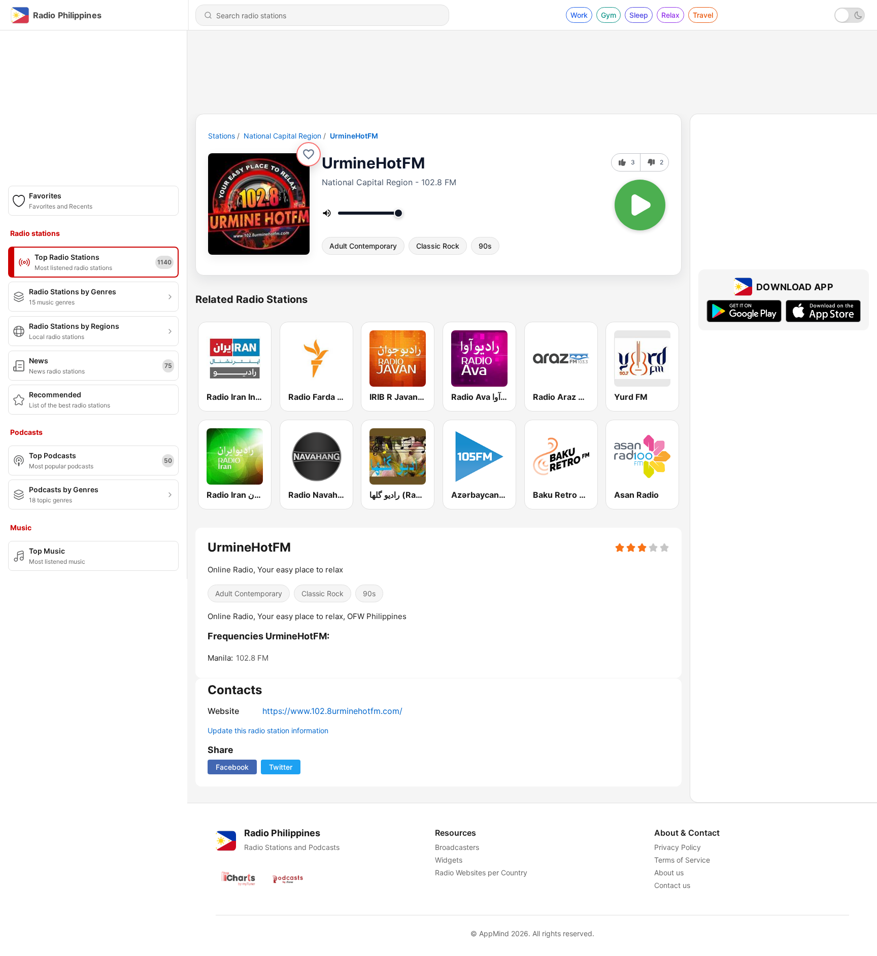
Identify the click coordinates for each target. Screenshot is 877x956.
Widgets (448, 860)
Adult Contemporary (363, 246)
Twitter (280, 767)
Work (579, 15)
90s (485, 246)
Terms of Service (682, 860)
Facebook (232, 767)
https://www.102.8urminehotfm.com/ (332, 711)
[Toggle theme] (849, 15)
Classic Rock (437, 246)
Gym (608, 15)
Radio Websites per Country (481, 872)
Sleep (638, 15)
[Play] (640, 205)
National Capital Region (282, 135)
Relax (670, 15)
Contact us (672, 885)
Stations (221, 135)
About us (669, 872)
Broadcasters (457, 847)
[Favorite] (308, 154)
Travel (703, 15)
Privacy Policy (677, 847)
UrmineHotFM (354, 135)
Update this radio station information (268, 730)
